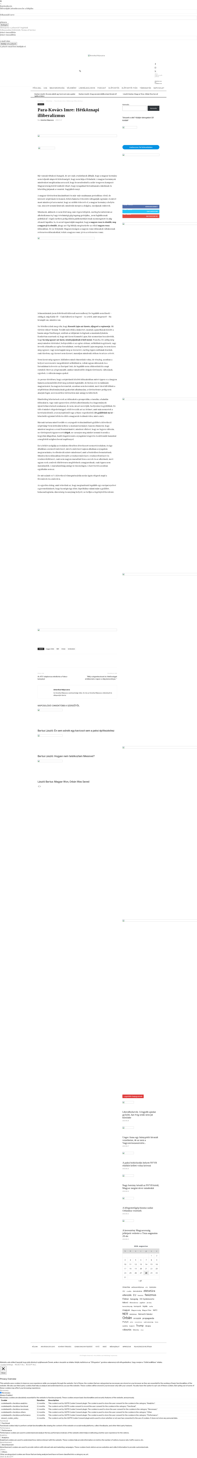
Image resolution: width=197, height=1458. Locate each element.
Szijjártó (132, 1326)
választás (126, 1329)
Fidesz (125, 1299)
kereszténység (127, 1306)
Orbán (63, 649)
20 (141, 1268)
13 (141, 1264)
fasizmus (150, 1295)
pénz (131, 1322)
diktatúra (149, 1291)
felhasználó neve (7, 14)
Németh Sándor (145, 1314)
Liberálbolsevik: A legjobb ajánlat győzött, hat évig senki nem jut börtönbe (139, 1115)
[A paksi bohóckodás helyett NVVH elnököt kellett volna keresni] (140, 1156)
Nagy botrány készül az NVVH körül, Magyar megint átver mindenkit (140, 1186)
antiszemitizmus (137, 1287)
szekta (125, 1326)
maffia (151, 1306)
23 (157, 1268)
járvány (149, 1303)
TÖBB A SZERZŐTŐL (69, 705)
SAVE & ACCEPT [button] (6, 1457)
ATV (146, 1287)
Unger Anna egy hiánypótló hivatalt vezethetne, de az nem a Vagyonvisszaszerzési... (140, 1140)
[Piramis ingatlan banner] (77, 634)
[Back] (1, 3)
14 (146, 1264)
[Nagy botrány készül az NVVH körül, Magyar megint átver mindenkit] (140, 1178)
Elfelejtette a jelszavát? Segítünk (14, 27)
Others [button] (2, 1450)
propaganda (148, 1318)
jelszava (3, 22)
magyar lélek (50, 649)
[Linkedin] (61, 125)
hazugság (134, 1299)
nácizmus (133, 1314)
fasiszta (140, 1295)
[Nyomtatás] (71, 125)
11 (130, 1264)
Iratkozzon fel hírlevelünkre (141, 147)
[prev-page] (38, 787)
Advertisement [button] (6, 1442)
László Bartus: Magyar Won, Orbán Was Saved (140, 94)
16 (157, 1264)
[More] (76, 125)
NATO (155, 1310)
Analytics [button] (3, 1435)
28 (146, 1273)
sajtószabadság (148, 1322)
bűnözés (152, 1287)
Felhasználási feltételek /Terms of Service (18, 30)
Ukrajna (148, 1326)
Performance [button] (5, 1428)
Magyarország (136, 1310)
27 (141, 1273)
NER (58, 649)
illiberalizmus (134, 1303)
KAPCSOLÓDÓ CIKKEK (48, 705)
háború (125, 1302)
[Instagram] (155, 68)
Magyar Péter (146, 1310)
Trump (140, 1325)
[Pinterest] (50, 125)
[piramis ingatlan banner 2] (77, 273)
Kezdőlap (41, 101)
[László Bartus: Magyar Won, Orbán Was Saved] (77, 768)
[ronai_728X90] (77, 139)
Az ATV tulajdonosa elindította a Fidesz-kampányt (53, 678)
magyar (126, 1310)
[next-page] (40, 787)
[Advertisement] (77, 512)
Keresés (125, 104)
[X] (155, 71)
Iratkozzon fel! (152, 216)
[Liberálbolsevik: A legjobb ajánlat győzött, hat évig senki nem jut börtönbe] (140, 1105)
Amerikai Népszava (47, 120)
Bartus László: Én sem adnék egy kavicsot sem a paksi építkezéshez (54, 95)
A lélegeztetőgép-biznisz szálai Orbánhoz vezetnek (137, 1209)
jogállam (142, 1303)
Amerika (126, 1287)
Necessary (6, 1393)
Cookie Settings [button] (7, 1365)
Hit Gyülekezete (147, 1299)
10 (125, 1264)
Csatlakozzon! (152, 211)
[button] (80, 71)
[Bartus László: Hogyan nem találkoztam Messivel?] (77, 742)
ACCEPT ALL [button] (31, 1365)
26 (136, 1273)
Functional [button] (4, 1421)
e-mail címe (5, 41)
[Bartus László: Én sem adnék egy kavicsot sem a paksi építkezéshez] (77, 717)
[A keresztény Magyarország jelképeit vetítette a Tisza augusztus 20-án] (140, 1224)
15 (151, 1264)
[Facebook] (155, 64)
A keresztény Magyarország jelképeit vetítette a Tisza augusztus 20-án (140, 1233)
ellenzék (127, 1295)
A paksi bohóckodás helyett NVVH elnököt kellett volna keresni (139, 1164)
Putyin (125, 1322)
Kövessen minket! (151, 206)
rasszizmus (138, 1322)
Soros (156, 1322)
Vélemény (49, 101)
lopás (145, 1306)
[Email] (66, 125)
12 (136, 1264)
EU (134, 1295)
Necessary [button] (4, 1390)
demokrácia (137, 1291)
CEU (123, 1291)
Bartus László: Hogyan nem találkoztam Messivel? (98, 94)
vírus (142, 1330)
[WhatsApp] (55, 125)
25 (130, 1273)
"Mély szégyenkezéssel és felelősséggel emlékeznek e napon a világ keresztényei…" (101, 678)
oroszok (137, 1318)
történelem (71, 649)
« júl (140, 1280)
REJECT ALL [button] (20, 1365)
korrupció (137, 1306)
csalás (129, 1291)
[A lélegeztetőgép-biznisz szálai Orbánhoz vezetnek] (140, 1201)
